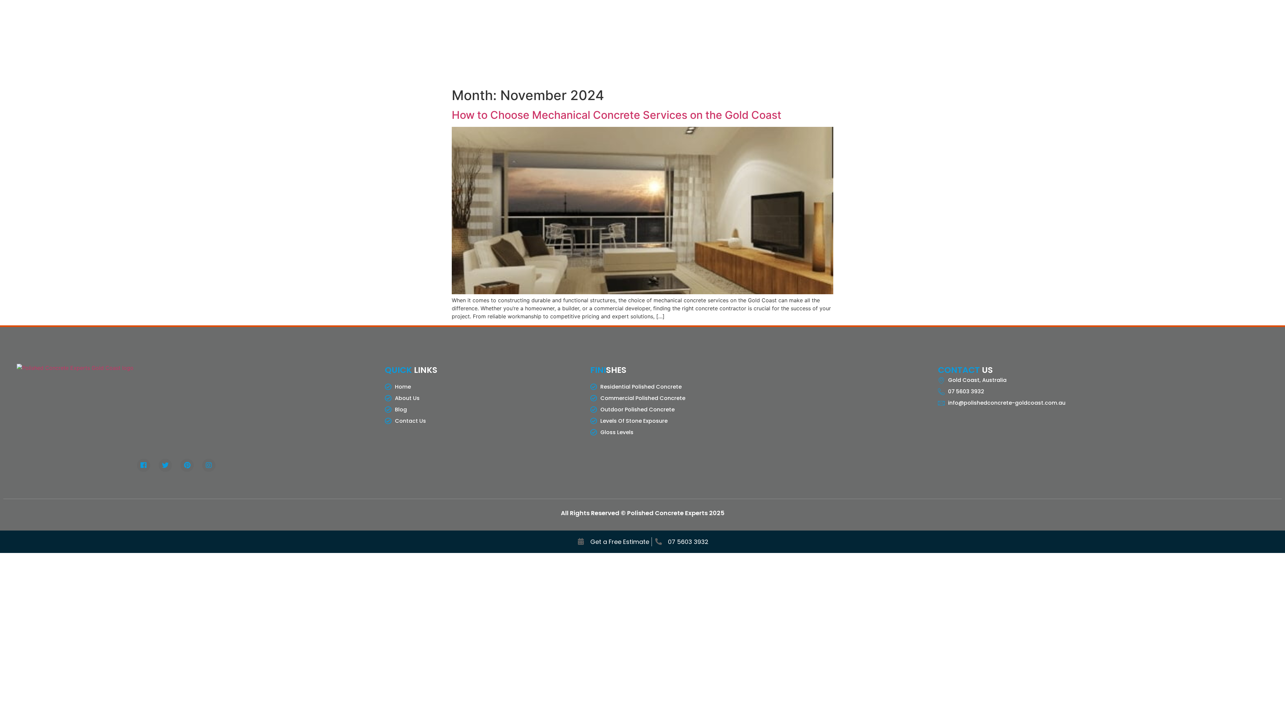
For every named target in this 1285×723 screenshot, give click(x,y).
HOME (575, 42)
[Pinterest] (187, 465)
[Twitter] (165, 465)
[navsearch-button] (1217, 42)
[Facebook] (143, 465)
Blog (765, 42)
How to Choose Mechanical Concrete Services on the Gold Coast (616, 115)
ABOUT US (606, 42)
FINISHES (684, 42)
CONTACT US (798, 42)
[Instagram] (209, 465)
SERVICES (641, 42)
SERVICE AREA (731, 42)
